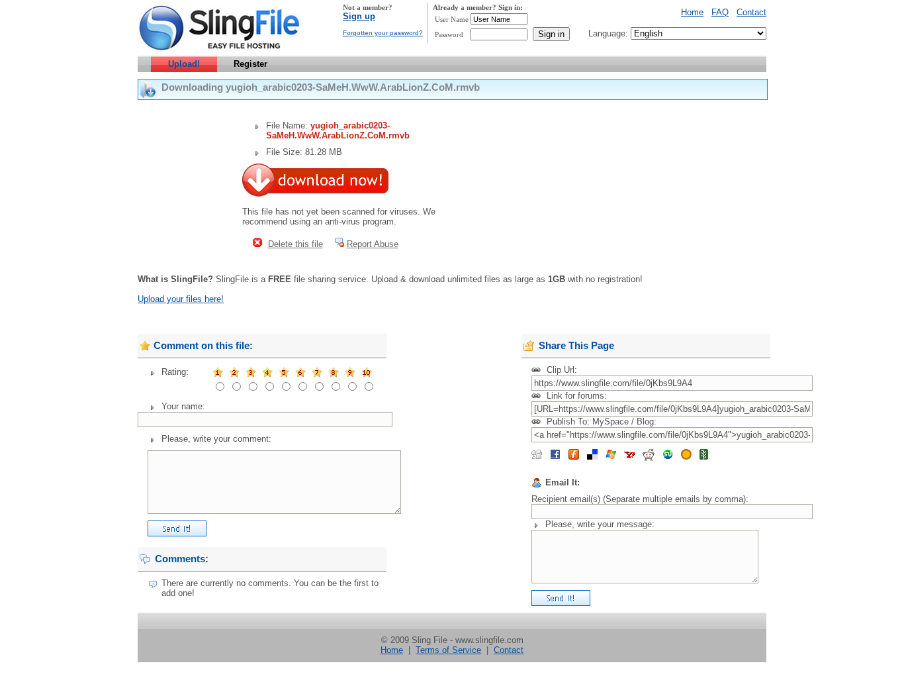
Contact (751, 12)
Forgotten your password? (383, 32)
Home (692, 12)
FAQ (720, 12)
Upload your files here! (181, 299)
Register (250, 64)
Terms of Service (448, 650)
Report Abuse (372, 244)
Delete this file (295, 244)
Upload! (184, 64)
